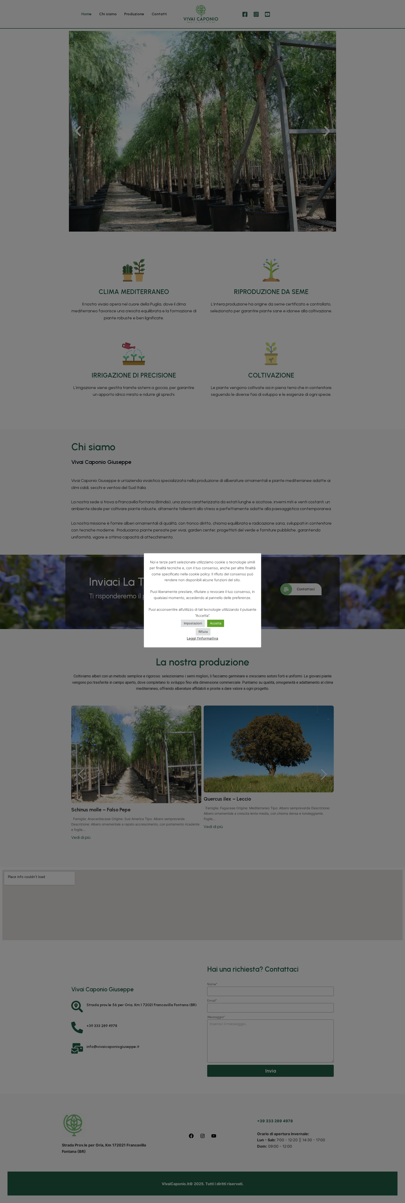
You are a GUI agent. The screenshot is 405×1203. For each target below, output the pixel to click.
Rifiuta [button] (203, 632)
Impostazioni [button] (193, 623)
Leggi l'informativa (202, 638)
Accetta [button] (215, 623)
